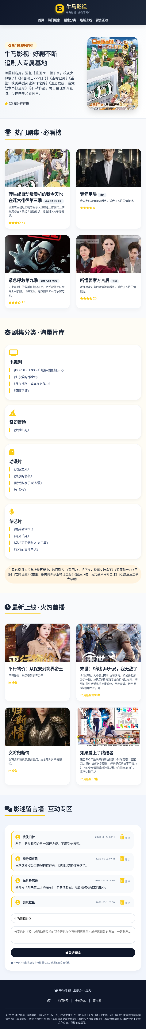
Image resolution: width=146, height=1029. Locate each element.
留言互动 (102, 20)
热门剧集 (54, 20)
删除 (127, 837)
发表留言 (74, 953)
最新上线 (86, 20)
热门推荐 (63, 1000)
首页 (41, 20)
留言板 (97, 1000)
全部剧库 (80, 1000)
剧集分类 (70, 20)
